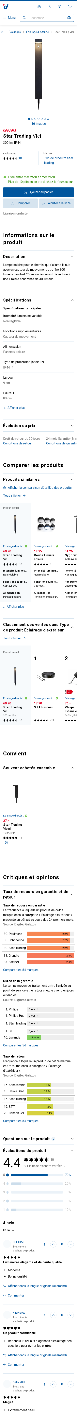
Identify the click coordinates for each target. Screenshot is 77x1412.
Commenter (16, 1295)
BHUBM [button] (18, 1242)
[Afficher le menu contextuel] (44, 1244)
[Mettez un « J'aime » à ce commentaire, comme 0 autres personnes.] (53, 1244)
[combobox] (9, 1230)
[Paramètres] (39, 7)
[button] (38, 179)
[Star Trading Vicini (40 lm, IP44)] (15, 814)
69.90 (9, 130)
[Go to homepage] (5, 6)
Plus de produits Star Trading (58, 158)
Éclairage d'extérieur (37, 31)
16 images (38, 124)
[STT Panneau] (46, 685)
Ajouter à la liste (59, 203)
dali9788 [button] (19, 1382)
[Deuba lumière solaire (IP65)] (46, 535)
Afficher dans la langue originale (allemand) (37, 1286)
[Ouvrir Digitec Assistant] (59, 7)
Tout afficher (12, 495)
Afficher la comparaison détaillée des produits (40, 488)
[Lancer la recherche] (24, 18)
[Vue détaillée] (38, 949)
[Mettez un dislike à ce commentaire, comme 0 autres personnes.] (71, 1244)
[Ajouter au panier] (6, 842)
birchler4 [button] (19, 1313)
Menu (12, 18)
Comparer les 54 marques (20, 970)
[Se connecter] (49, 7)
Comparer (23, 203)
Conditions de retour (17, 443)
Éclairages (15, 31)
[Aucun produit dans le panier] (70, 7)
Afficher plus (15, 607)
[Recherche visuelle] (69, 18)
